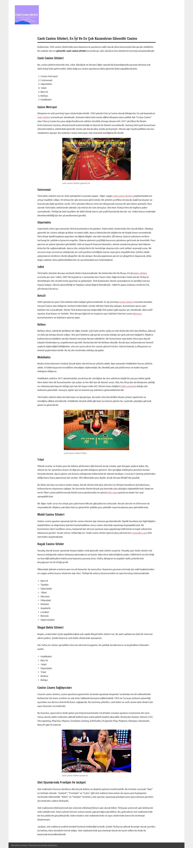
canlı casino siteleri (122, 195)
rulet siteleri (43, 117)
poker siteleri (140, 273)
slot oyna (112, 492)
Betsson (137, 313)
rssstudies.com (139, 532)
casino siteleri (126, 301)
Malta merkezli (128, 386)
